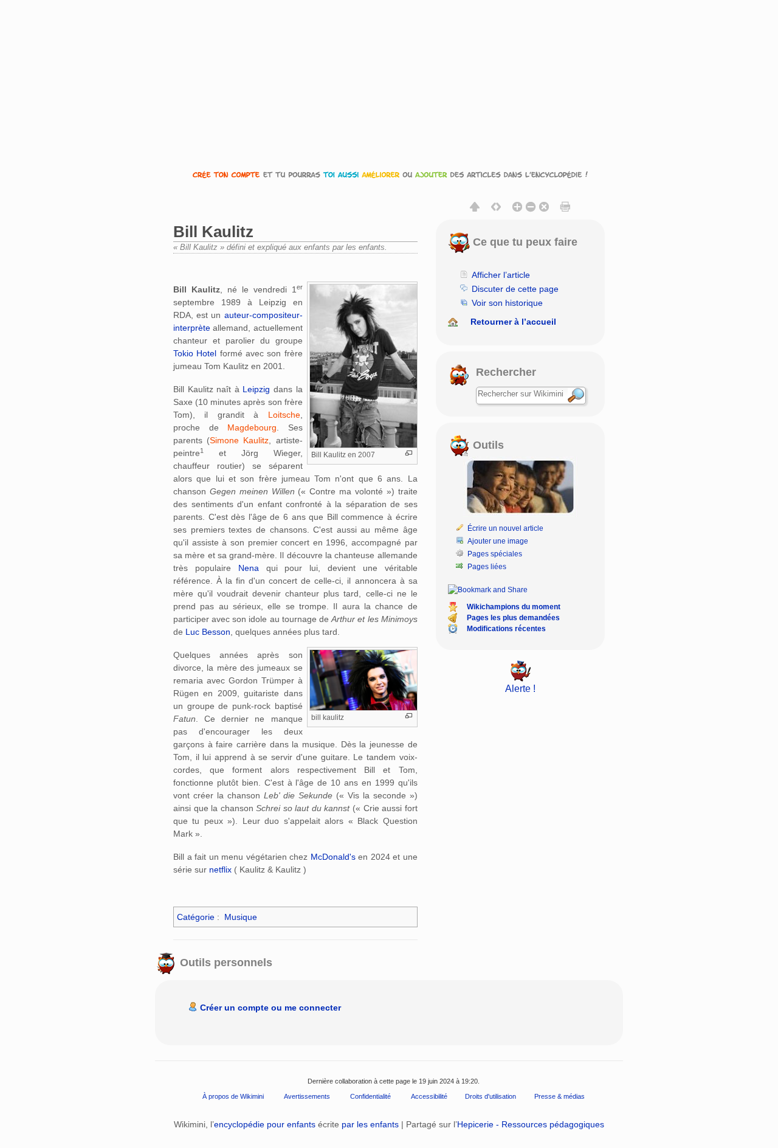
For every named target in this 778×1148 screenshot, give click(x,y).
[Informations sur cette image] (408, 453)
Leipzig (256, 389)
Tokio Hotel (194, 353)
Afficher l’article (501, 275)
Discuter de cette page (515, 289)
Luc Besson (207, 632)
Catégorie (196, 917)
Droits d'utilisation (490, 1096)
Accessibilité (429, 1096)
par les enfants (370, 1124)
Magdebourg (252, 427)
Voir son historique (507, 303)
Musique (240, 917)
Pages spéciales (494, 554)
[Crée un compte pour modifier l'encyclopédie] (389, 174)
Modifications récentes (506, 628)
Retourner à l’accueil (513, 322)
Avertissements (307, 1096)
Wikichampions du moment (513, 607)
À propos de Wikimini (233, 1096)
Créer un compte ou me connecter (270, 1007)
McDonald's (333, 857)
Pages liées (486, 566)
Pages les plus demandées (513, 618)
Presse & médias (559, 1096)
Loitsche (284, 415)
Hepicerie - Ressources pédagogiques (530, 1124)
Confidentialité (370, 1096)
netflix (220, 869)
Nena (248, 568)
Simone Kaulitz (239, 440)
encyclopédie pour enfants (264, 1124)
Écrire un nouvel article (505, 528)
